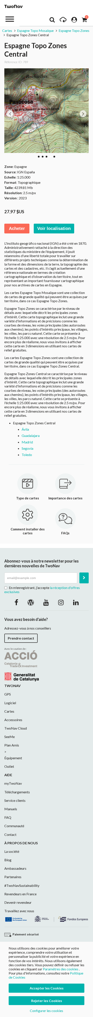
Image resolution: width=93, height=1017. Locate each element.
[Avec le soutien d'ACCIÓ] (21, 665)
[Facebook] (16, 602)
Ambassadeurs (15, 868)
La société (11, 851)
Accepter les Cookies (47, 988)
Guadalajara (31, 435)
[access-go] (63, 21)
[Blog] (30, 602)
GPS (7, 694)
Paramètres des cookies (60, 969)
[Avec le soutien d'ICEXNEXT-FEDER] (46, 918)
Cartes (7, 30)
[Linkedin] (76, 602)
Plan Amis (11, 745)
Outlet (9, 766)
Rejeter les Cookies (46, 1001)
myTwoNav (13, 783)
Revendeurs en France (20, 894)
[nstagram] (61, 602)
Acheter (17, 228)
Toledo (27, 455)
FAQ (7, 817)
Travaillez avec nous (19, 911)
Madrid (27, 442)
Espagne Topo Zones (74, 30)
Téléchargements (17, 792)
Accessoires (13, 720)
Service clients (15, 800)
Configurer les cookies (46, 1011)
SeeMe (9, 737)
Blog (7, 860)
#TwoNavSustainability (21, 885)
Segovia (27, 448)
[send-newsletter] (84, 577)
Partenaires (12, 877)
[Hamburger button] (9, 19)
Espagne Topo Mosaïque (35, 30)
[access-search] (52, 21)
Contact (10, 834)
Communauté (14, 826)
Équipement (13, 758)
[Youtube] (46, 602)
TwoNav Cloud (15, 728)
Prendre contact (21, 638)
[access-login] (74, 21)
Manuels (10, 809)
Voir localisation (54, 228)
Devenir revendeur (18, 902)
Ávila (25, 429)
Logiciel (10, 703)
